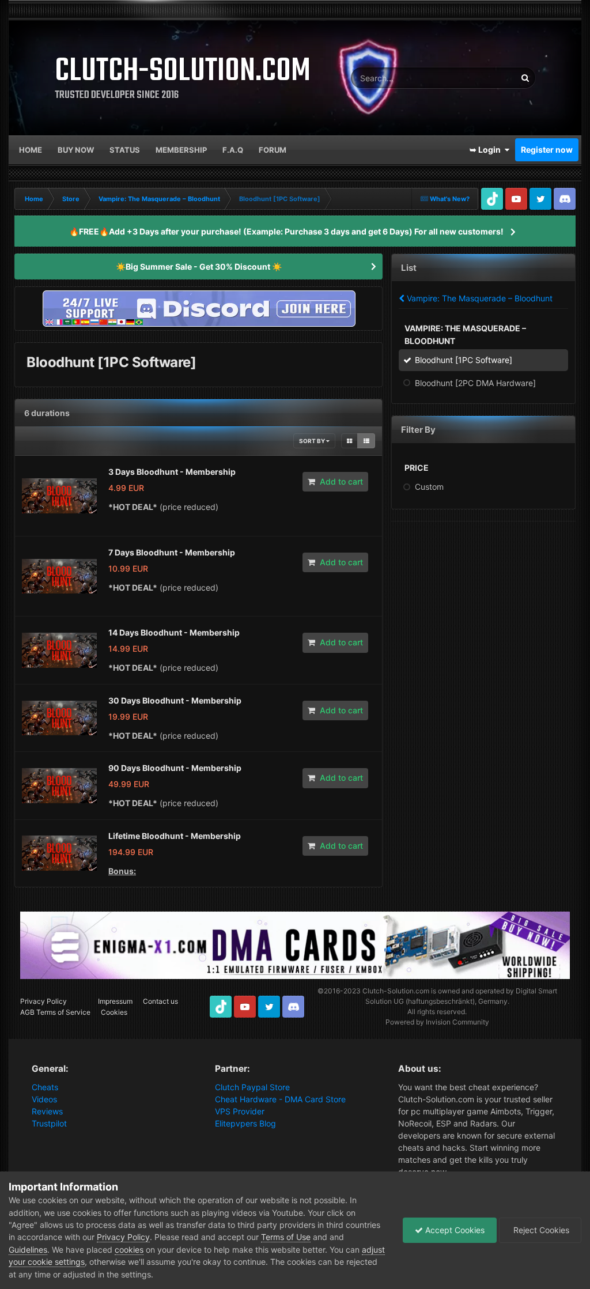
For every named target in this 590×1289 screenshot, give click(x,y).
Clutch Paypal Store (252, 1087)
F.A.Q (232, 149)
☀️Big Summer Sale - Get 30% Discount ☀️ (199, 266)
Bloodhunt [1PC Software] (463, 360)
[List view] (366, 440)
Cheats (45, 1087)
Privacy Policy (43, 1001)
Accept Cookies (454, 1230)
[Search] (525, 77)
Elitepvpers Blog (245, 1123)
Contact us (160, 1001)
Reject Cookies (540, 1230)
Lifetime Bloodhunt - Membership (174, 836)
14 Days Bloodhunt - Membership (174, 632)
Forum (272, 149)
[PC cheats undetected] (198, 307)
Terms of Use (286, 1237)
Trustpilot (49, 1123)
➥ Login (487, 149)
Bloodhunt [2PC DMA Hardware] (475, 383)
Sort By (312, 440)
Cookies (114, 1012)
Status (124, 149)
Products (484, 77)
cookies (129, 1249)
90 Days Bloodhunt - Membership (174, 768)
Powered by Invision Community (437, 1022)
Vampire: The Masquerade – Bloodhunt (478, 298)
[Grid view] (349, 440)
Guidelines (28, 1249)
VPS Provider (239, 1111)
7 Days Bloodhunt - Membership (171, 552)
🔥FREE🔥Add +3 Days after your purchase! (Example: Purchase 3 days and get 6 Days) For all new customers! (286, 231)
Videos (44, 1099)
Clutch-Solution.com (395, 990)
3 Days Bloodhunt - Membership (172, 472)
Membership (181, 149)
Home (30, 149)
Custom (429, 487)
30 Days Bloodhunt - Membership (174, 700)
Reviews (47, 1111)
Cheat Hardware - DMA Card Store (280, 1099)
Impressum (115, 1001)
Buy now (76, 149)
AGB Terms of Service (55, 1012)
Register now (547, 149)
